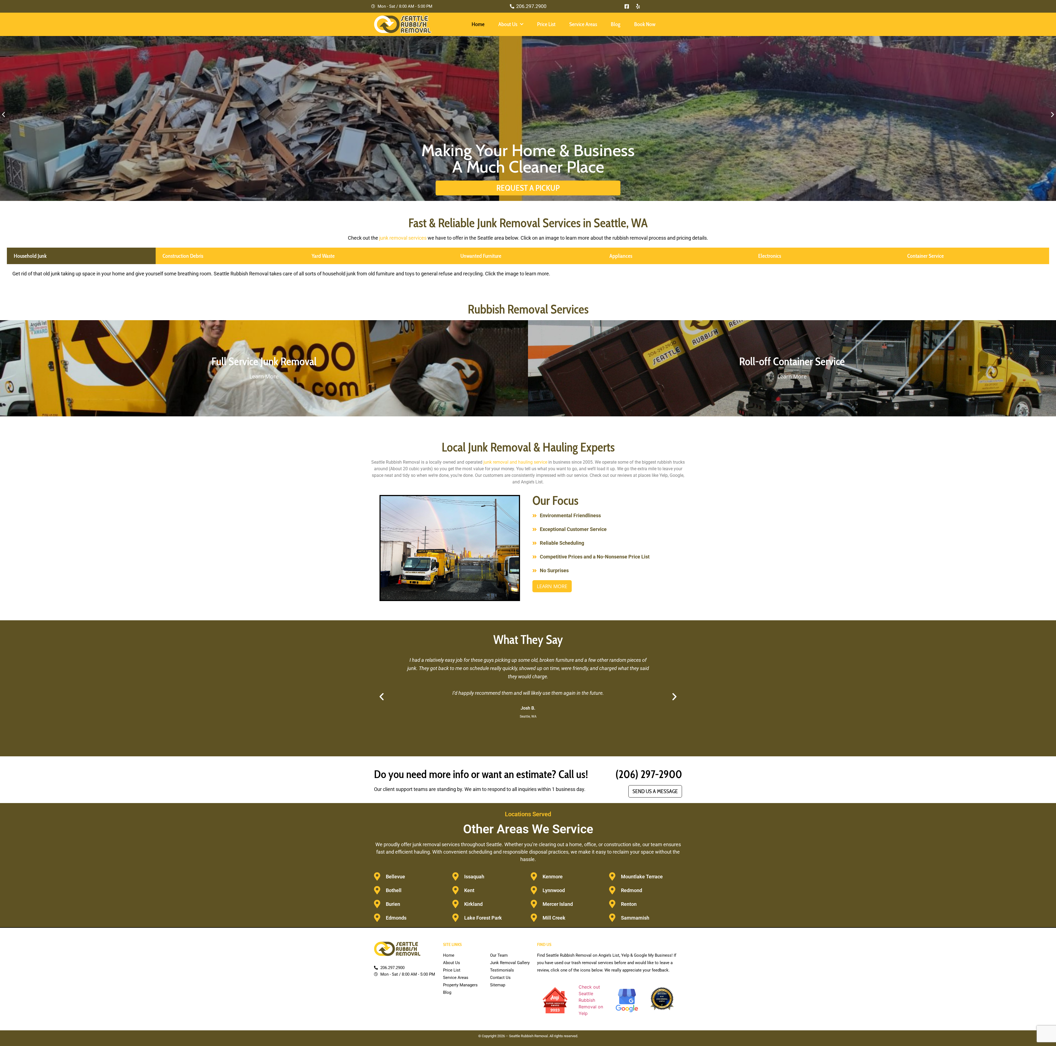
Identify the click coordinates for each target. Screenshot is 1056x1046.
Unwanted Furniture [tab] (480, 256)
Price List (546, 24)
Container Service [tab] (925, 256)
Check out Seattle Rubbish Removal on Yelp (591, 1000)
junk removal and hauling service (515, 462)
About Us (507, 24)
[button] (3, 114)
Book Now (644, 24)
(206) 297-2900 (648, 774)
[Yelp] (638, 6)
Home (478, 24)
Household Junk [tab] (30, 256)
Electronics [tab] (769, 256)
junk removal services (403, 238)
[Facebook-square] (627, 6)
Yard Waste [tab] (323, 256)
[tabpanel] (528, 275)
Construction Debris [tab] (183, 256)
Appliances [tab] (620, 256)
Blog (615, 24)
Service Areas (583, 24)
